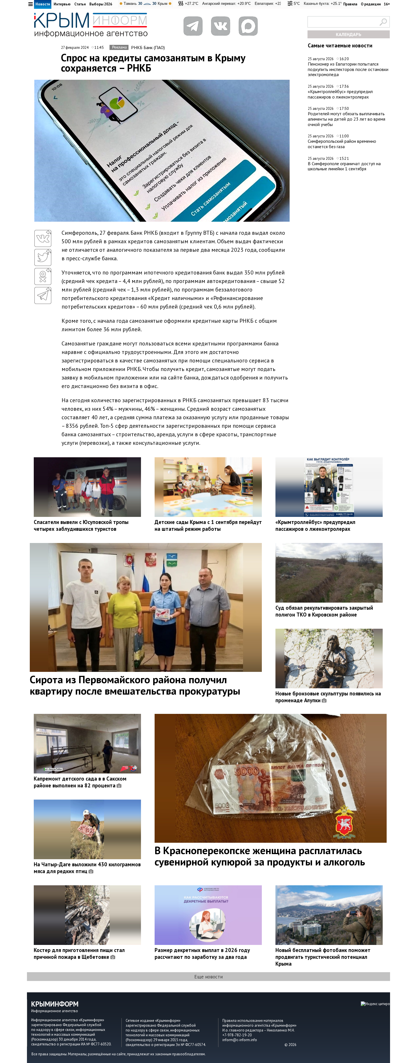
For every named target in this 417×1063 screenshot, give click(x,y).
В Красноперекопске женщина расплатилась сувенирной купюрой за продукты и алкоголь (260, 855)
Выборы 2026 (100, 4)
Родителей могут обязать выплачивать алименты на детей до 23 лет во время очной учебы (346, 119)
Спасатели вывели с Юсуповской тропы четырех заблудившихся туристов (81, 525)
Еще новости (208, 976)
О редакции (371, 4)
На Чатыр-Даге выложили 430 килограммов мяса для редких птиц (87, 868)
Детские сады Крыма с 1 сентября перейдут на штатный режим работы (208, 525)
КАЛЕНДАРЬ (348, 34)
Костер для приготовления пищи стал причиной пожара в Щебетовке (79, 953)
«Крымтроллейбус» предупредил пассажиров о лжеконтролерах (340, 94)
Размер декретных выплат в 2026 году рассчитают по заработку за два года (202, 953)
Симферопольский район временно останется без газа (342, 143)
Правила (350, 4)
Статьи (80, 4)
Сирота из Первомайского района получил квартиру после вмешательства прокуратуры (135, 684)
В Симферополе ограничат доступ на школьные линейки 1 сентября (344, 166)
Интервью (62, 4)
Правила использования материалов (252, 1020)
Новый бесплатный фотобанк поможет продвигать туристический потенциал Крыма (322, 957)
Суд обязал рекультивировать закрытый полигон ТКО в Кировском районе (324, 611)
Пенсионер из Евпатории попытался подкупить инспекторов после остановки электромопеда (348, 69)
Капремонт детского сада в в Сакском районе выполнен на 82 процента (80, 782)
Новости (42, 4)
